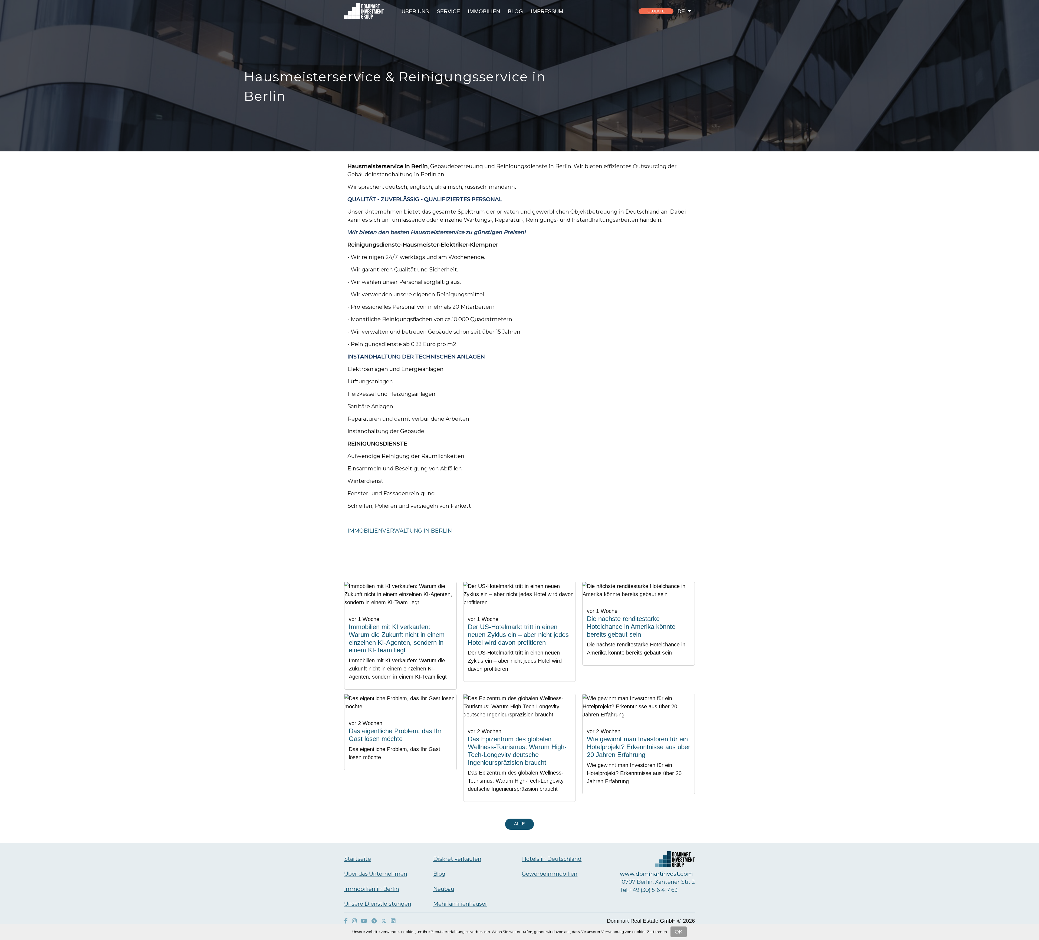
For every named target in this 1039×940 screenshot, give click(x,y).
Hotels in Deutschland (551, 859)
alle (519, 824)
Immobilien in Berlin (371, 889)
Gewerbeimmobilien (549, 874)
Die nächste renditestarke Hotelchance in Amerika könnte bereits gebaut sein (631, 626)
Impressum (547, 11)
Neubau (443, 889)
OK (678, 932)
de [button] (682, 11)
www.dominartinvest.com (656, 874)
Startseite (357, 859)
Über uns (415, 11)
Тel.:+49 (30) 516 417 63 (649, 890)
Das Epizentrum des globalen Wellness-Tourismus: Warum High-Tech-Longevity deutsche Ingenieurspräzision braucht (517, 750)
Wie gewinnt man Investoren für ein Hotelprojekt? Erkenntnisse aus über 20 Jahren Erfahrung (638, 746)
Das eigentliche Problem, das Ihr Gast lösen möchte (395, 734)
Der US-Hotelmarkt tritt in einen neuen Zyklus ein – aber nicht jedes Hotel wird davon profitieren (518, 634)
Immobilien (484, 11)
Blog (515, 11)
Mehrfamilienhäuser (460, 904)
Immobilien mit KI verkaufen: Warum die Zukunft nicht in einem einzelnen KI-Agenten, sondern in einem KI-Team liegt (397, 638)
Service (448, 11)
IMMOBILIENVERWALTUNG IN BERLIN (399, 530)
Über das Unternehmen (375, 874)
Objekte (656, 11)
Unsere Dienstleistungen (377, 904)
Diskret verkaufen (457, 859)
